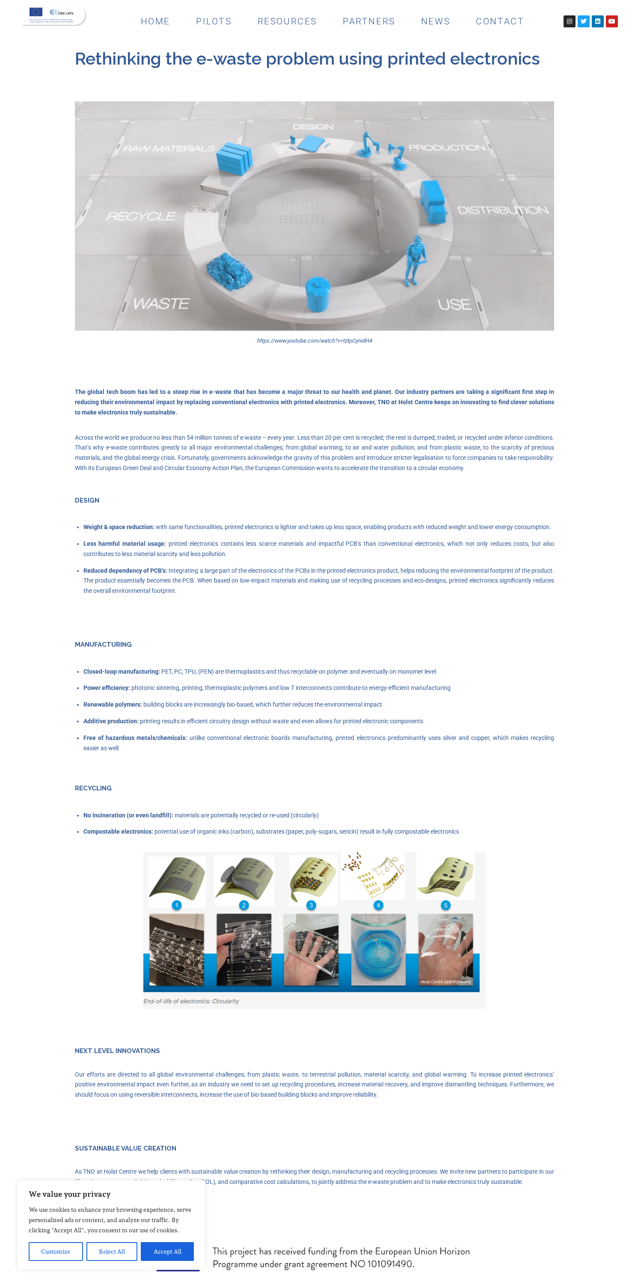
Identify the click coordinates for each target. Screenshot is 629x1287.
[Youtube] (612, 21)
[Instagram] (570, 21)
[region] (111, 1225)
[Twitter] (584, 21)
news (435, 21)
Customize (55, 1251)
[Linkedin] (598, 21)
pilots (214, 21)
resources (287, 21)
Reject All (112, 1251)
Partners (369, 21)
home (155, 21)
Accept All (167, 1251)
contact (500, 21)
